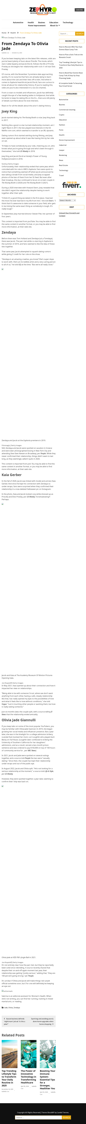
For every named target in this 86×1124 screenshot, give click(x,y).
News (61, 160)
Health (31, 22)
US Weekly (24, 151)
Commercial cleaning (67, 109)
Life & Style (49, 771)
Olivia (10, 1007)
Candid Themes (63, 1112)
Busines (41, 22)
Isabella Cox (5, 53)
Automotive (18, 22)
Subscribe (79, 10)
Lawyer (61, 150)
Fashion (62, 125)
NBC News (32, 750)
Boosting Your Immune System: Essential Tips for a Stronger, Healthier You (47, 1079)
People (43, 453)
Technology (68, 22)
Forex (61, 130)
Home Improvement (37, 25)
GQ (19, 264)
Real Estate (63, 165)
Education (53, 22)
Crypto (61, 115)
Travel (61, 175)
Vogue (4, 704)
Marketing (63, 155)
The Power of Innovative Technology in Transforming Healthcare (28, 1076)
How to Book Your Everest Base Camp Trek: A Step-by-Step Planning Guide (71, 75)
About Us (54, 25)
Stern (51, 200)
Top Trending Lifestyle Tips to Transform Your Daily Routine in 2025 (9, 1078)
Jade (6, 1007)
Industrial (63, 145)
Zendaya (17, 1007)
